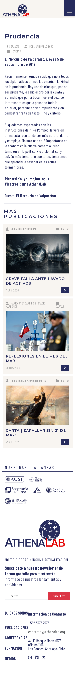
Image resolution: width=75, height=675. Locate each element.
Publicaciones (16, 627)
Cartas (17, 51)
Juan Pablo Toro (43, 46)
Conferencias (16, 637)
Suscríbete (59, 596)
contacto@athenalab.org (46, 631)
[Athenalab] (14, 10)
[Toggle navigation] (69, 8)
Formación (13, 648)
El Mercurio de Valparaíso (36, 195)
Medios (10, 658)
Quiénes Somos (16, 613)
